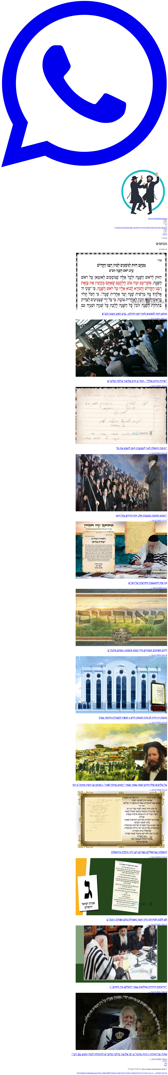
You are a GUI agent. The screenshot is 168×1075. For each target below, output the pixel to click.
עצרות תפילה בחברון (127, 1073)
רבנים (121, 228)
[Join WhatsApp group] (84, 167)
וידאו (138, 228)
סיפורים (146, 228)
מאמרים (162, 228)
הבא (165, 1065)
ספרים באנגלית (115, 1073)
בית (166, 228)
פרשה (129, 228)
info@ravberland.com (89, 1073)
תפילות (151, 228)
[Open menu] (166, 225)
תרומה (165, 234)
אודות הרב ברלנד (141, 1073)
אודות (117, 228)
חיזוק (142, 228)
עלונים (125, 228)
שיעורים (134, 228)
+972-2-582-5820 (103, 1073)
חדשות (156, 228)
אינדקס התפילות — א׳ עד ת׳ (157, 1073)
